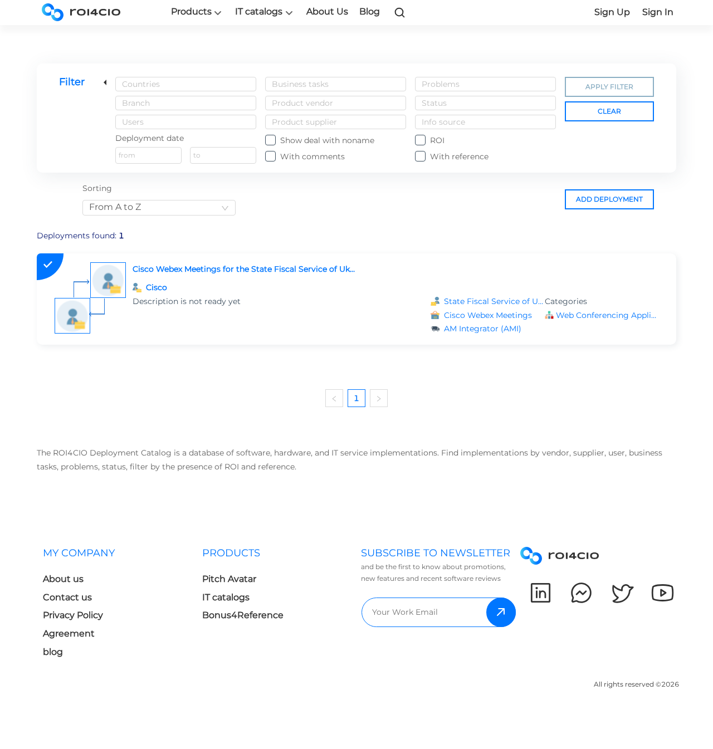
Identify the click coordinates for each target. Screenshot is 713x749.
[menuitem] (113, 605)
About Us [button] (327, 11)
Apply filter (609, 86)
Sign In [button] (657, 12)
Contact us (67, 597)
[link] (400, 12)
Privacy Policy (73, 615)
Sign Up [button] (612, 12)
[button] (607, 315)
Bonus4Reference (243, 615)
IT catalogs (258, 12)
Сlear (609, 111)
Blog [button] (369, 11)
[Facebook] (581, 592)
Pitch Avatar (229, 579)
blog (53, 652)
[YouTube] (662, 592)
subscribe (501, 612)
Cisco (156, 287)
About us (63, 579)
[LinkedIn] (540, 592)
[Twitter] (622, 592)
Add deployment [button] (609, 199)
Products (191, 12)
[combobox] (185, 84)
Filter (72, 82)
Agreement (69, 633)
